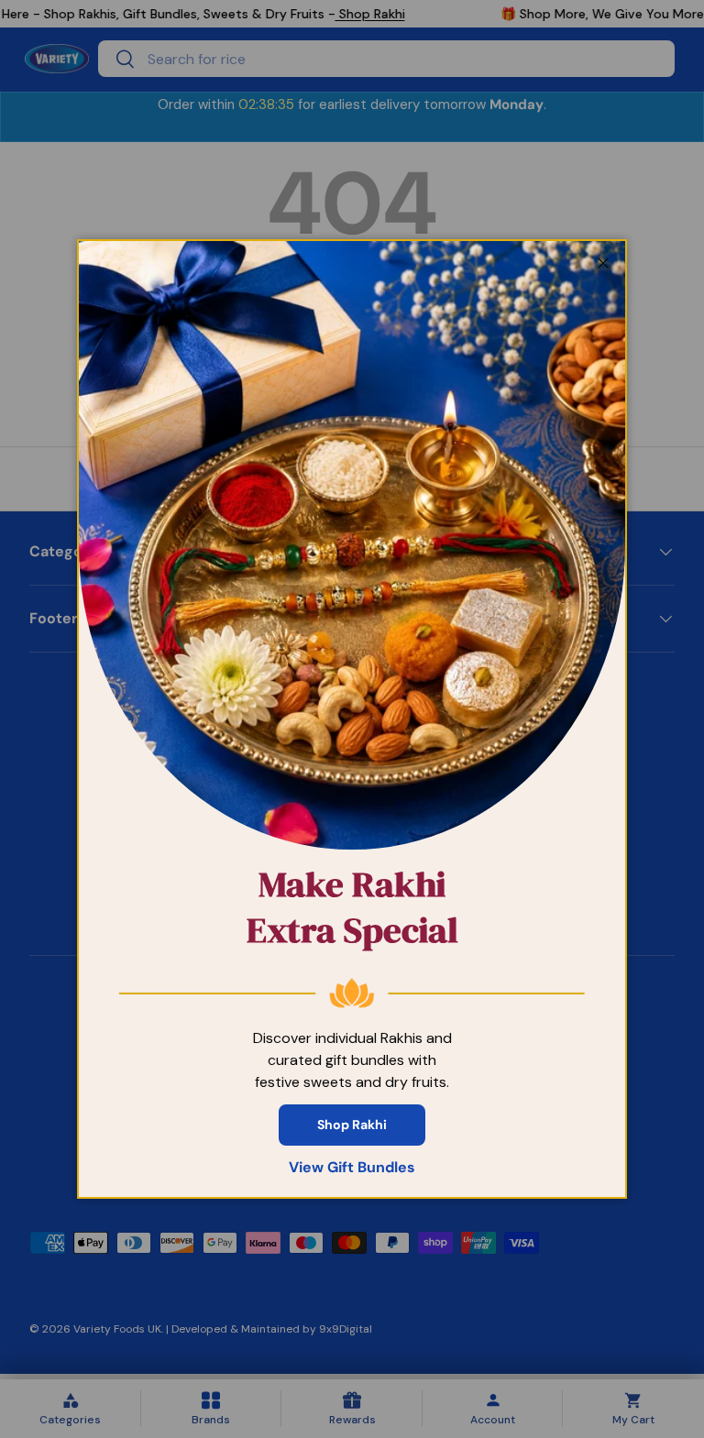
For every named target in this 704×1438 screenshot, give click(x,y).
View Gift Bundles (352, 1167)
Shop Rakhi (352, 1124)
